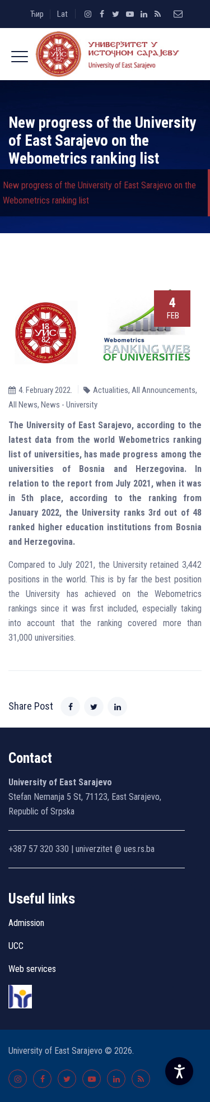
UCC (16, 946)
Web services (32, 969)
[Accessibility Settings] (179, 1071)
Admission (26, 923)
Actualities (110, 390)
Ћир (37, 14)
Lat (62, 14)
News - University (69, 405)
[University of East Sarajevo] (104, 54)
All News (23, 405)
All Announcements (163, 390)
